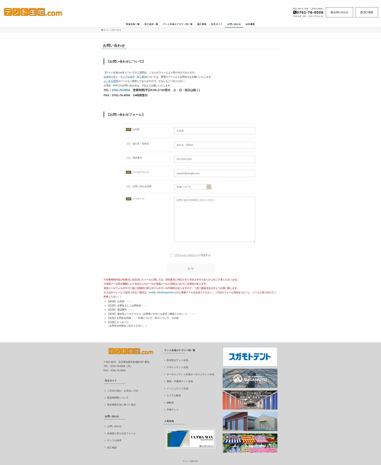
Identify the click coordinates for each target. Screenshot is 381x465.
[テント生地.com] (89, 12)
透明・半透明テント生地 (180, 381)
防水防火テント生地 (177, 360)
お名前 (136, 129)
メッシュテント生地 (177, 388)
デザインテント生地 (177, 367)
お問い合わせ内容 (142, 186)
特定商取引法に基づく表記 (121, 404)
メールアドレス (140, 172)
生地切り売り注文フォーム (121, 433)
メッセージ (138, 198)
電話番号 (137, 157)
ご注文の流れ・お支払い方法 (122, 390)
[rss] (368, 1)
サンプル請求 (114, 440)
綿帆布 (170, 402)
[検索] (372, 1)
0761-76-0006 (121, 90)
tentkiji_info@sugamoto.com (164, 292)
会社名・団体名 (140, 143)
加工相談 (368, 12)
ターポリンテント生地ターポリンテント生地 (190, 374)
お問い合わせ (341, 12)
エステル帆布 (174, 395)
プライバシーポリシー (187, 255)
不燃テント (173, 409)
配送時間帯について (118, 397)
